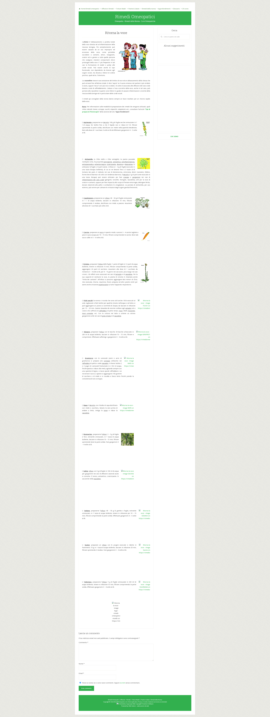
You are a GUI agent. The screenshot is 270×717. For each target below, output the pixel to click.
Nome (81, 664)
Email (81, 673)
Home (83, 9)
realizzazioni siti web (143, 706)
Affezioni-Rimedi (108, 9)
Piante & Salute (133, 9)
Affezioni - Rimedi (125, 700)
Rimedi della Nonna (156, 700)
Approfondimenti (164, 9)
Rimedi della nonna (149, 9)
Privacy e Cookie (143, 702)
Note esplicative (132, 702)
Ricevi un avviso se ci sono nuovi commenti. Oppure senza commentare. (111, 683)
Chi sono (185, 9)
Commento (83, 642)
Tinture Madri (121, 9)
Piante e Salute (145, 700)
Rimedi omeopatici (92, 9)
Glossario (176, 9)
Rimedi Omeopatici (135, 16)
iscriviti (122, 683)
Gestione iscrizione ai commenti (157, 702)
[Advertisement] (174, 98)
